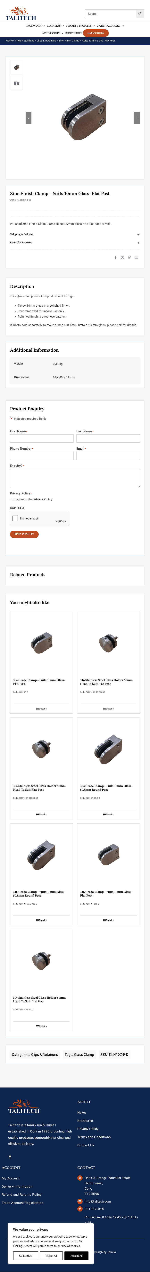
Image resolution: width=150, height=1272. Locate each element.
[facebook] (10, 1157)
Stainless (28, 40)
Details (43, 708)
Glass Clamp (84, 1054)
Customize (25, 1255)
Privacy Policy (42, 499)
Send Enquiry (24, 534)
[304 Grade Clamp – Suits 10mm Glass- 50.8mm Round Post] (108, 749)
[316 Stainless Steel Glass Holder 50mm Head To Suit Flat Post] (108, 643)
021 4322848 (94, 1209)
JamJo (111, 1252)
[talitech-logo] (21, 8)
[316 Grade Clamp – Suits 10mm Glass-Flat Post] (108, 855)
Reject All (51, 1255)
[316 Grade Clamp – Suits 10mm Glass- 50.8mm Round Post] (41, 855)
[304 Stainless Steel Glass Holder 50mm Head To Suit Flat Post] (41, 749)
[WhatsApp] (129, 257)
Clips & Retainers (46, 40)
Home (9, 40)
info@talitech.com (98, 1201)
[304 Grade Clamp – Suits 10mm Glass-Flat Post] (41, 643)
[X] (122, 257)
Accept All (76, 1255)
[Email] (136, 257)
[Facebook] (115, 257)
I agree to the (33, 499)
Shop (18, 40)
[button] (75, 234)
